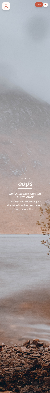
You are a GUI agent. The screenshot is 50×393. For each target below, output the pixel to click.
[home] (6, 6)
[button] (45, 5)
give (39, 5)
